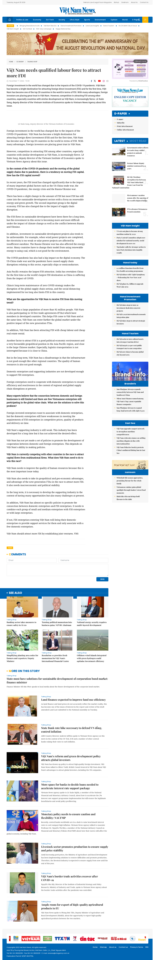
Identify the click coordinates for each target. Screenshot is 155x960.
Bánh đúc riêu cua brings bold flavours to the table (128, 497)
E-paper (120, 113)
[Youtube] (99, 81)
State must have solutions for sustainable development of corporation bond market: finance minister (57, 680)
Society (62, 20)
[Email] (107, 81)
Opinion (114, 20)
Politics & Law (22, 20)
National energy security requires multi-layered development (92, 623)
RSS (146, 947)
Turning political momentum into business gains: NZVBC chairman (57, 623)
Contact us (123, 947)
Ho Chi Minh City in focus (128, 26)
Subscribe (120, 123)
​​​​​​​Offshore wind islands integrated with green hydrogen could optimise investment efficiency (91, 658)
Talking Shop (32, 62)
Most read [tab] (138, 141)
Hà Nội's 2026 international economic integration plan (131, 315)
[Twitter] (95, 81)
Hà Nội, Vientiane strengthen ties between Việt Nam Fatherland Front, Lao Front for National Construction (129, 182)
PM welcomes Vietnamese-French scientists (137, 210)
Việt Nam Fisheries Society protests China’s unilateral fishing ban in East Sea (131, 450)
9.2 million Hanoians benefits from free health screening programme (130, 269)
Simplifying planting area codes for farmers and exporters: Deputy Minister (22, 658)
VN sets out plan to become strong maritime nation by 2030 (130, 232)
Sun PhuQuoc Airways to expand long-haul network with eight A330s (130, 409)
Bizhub (116, 2)
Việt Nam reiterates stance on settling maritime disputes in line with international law (131, 441)
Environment (100, 20)
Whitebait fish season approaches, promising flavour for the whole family (130, 481)
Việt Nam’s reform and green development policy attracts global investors (71, 758)
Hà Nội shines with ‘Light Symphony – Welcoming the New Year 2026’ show (131, 277)
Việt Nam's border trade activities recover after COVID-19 (69, 878)
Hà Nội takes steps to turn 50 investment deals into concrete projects (128, 308)
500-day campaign (43, 29)
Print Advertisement (125, 126)
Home (11, 62)
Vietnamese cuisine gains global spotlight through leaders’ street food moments (131, 490)
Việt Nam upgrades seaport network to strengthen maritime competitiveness (130, 432)
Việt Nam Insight (13, 29)
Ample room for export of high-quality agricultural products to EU (72, 906)
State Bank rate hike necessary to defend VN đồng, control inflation (71, 729)
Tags (10, 548)
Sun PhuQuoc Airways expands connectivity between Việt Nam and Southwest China (130, 392)
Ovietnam (125, 2)
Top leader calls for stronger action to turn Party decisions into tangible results (131, 250)
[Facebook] (91, 81)
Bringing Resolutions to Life (29, 26)
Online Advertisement (125, 130)
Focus (10, 26)
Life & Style (74, 20)
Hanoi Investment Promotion (71, 26)
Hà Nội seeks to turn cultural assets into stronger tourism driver (130, 340)
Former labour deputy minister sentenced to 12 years (136, 166)
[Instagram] (104, 81)
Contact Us (144, 2)
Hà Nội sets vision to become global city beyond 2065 (130, 353)
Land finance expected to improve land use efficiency (73, 699)
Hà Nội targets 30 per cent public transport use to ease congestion (129, 346)
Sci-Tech (50, 20)
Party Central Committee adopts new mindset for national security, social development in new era (131, 240)
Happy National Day (63, 29)
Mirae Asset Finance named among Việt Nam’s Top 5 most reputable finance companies (130, 401)
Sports (87, 20)
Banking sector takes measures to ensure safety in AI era (21, 623)
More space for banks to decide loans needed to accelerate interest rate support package (69, 786)
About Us (134, 2)
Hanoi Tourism (108, 26)
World (125, 20)
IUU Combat (27, 29)
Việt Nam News (77, 10)
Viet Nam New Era (50, 26)
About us (112, 947)
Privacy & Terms (136, 947)
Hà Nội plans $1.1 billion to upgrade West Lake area (130, 285)
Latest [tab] (119, 141)
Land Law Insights (92, 26)
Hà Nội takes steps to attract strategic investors (131, 322)
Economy (37, 20)
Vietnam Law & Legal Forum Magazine (97, 2)
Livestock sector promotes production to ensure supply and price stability (74, 848)
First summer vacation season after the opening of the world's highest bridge (137, 198)
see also (15, 593)
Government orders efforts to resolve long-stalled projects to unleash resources (137, 151)
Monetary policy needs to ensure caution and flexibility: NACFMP (68, 816)
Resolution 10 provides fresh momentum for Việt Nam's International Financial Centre (55, 658)
